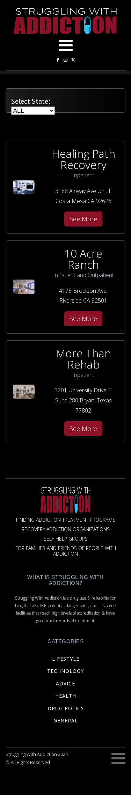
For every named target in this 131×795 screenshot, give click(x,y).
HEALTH (65, 695)
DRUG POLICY (66, 708)
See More (83, 219)
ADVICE (65, 683)
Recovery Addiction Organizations (66, 530)
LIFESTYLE (65, 658)
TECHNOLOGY (65, 671)
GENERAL (65, 720)
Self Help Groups (66, 539)
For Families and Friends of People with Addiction (65, 551)
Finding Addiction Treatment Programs (65, 520)
